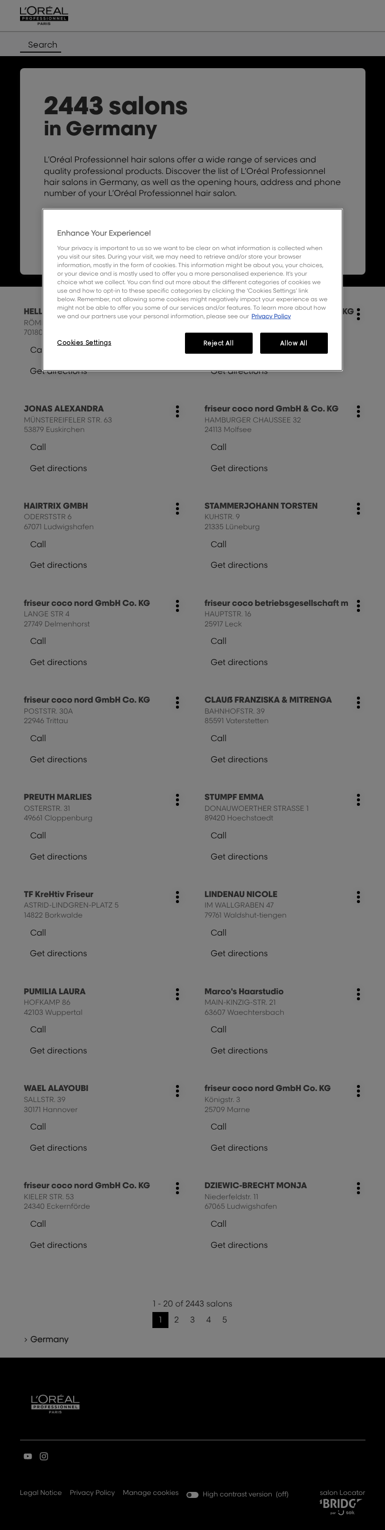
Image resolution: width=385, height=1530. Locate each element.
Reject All (219, 343)
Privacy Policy (271, 316)
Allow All (293, 343)
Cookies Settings (84, 342)
